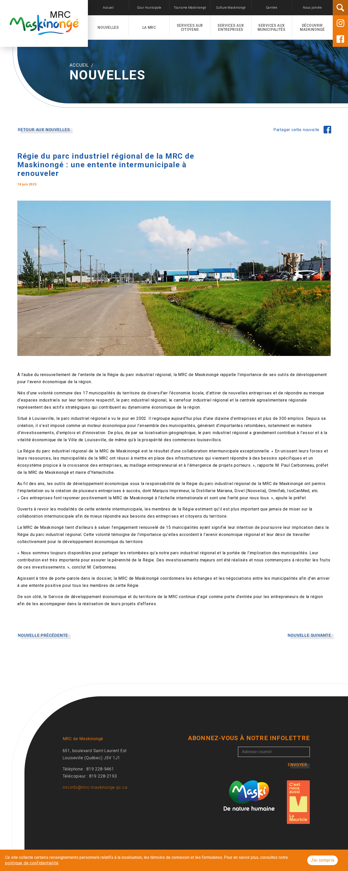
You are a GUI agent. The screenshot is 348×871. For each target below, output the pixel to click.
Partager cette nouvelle (297, 129)
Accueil (80, 65)
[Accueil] (44, 32)
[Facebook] (340, 39)
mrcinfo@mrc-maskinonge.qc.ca (95, 787)
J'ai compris (323, 860)
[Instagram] (340, 23)
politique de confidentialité (31, 863)
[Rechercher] (340, 7)
